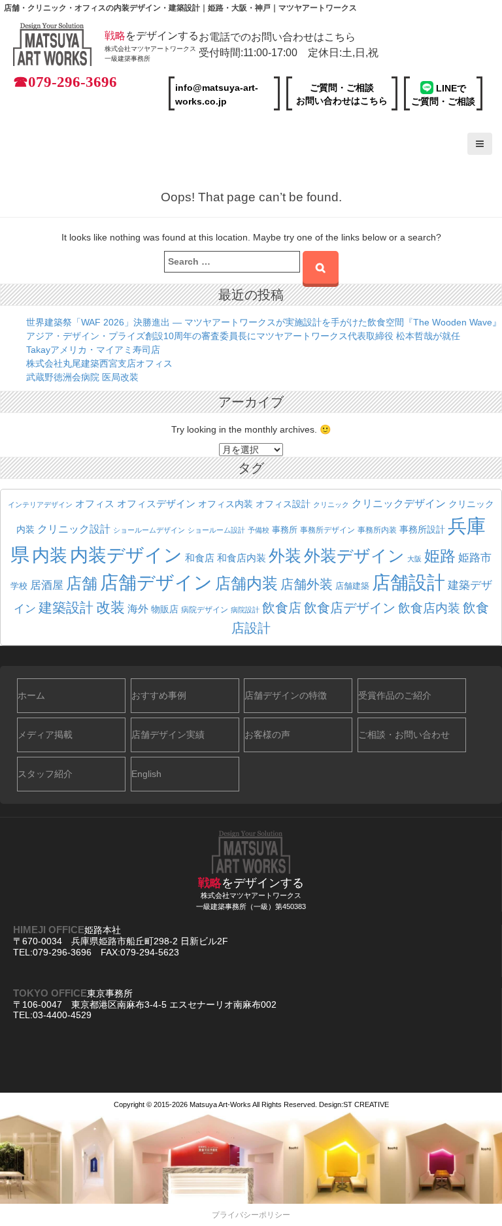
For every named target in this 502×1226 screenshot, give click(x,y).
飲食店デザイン (349, 608)
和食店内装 (241, 558)
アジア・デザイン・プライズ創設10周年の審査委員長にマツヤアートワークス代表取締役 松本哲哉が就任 (243, 336)
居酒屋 (46, 585)
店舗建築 (352, 586)
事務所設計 (422, 529)
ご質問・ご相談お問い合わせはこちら (342, 94)
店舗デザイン (156, 582)
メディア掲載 (45, 734)
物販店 (164, 609)
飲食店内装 (429, 608)
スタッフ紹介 (45, 774)
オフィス (94, 503)
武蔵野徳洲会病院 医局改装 (82, 377)
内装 (49, 555)
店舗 (81, 583)
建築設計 (66, 607)
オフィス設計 (283, 504)
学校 (18, 586)
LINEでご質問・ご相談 (443, 95)
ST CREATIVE (366, 1104)
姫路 (440, 556)
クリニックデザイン (399, 503)
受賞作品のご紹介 (394, 695)
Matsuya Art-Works (220, 1104)
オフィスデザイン (156, 504)
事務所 (284, 530)
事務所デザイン (327, 530)
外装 (285, 555)
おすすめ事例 (158, 695)
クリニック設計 (73, 529)
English (146, 774)
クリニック (331, 504)
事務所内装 (377, 530)
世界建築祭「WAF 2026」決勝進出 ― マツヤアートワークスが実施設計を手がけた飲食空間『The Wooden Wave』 (263, 322)
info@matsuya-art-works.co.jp (216, 94)
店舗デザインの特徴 (285, 695)
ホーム (31, 695)
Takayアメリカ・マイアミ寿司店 (93, 349)
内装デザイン (126, 555)
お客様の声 (267, 734)
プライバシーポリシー (251, 1214)
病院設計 (245, 610)
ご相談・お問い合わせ (404, 734)
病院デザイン (204, 609)
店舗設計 (408, 582)
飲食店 (281, 608)
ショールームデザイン (149, 530)
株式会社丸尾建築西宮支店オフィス (99, 363)
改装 (110, 607)
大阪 (414, 559)
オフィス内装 (225, 504)
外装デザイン (354, 556)
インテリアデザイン (40, 504)
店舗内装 (246, 583)
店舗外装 (306, 584)
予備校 (258, 530)
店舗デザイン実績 (168, 734)
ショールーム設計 (216, 530)
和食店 (199, 557)
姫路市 (475, 558)
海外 (137, 608)
